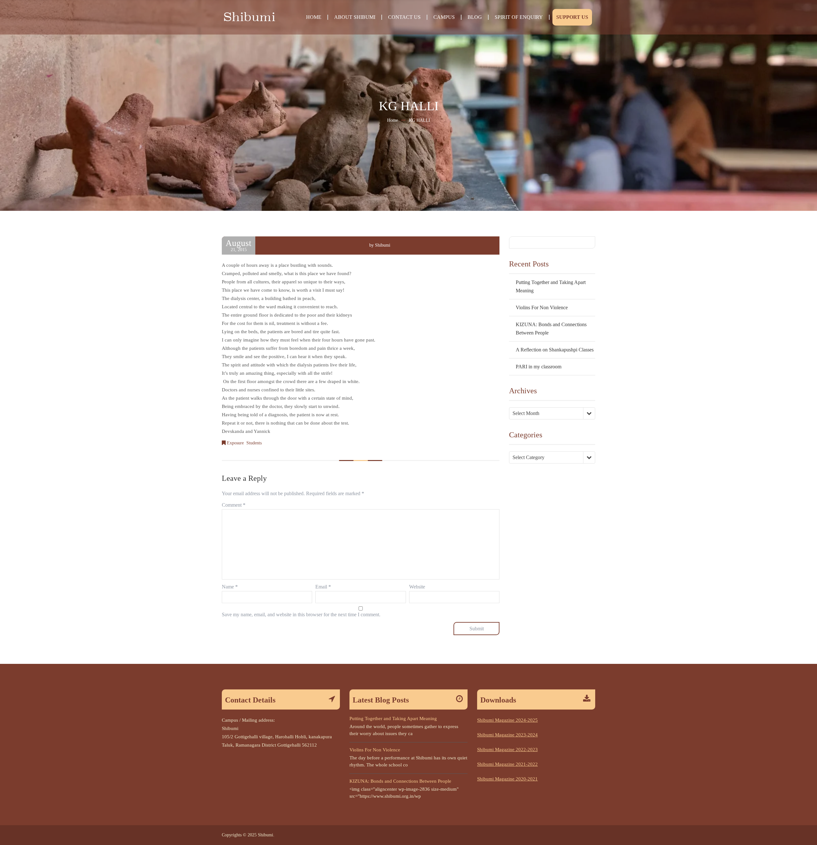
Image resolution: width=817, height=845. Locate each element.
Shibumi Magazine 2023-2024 (507, 734)
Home (313, 17)
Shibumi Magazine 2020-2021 (507, 778)
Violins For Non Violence (542, 307)
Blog (475, 17)
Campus (444, 17)
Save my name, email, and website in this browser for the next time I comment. (301, 614)
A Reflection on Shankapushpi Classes (555, 349)
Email (323, 586)
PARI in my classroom (538, 366)
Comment (233, 505)
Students (254, 443)
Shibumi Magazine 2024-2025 (507, 720)
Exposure (235, 443)
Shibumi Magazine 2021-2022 (507, 764)
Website (417, 586)
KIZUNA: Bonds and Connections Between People (400, 781)
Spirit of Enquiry (519, 17)
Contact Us (404, 17)
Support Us (572, 17)
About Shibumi (354, 17)
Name (230, 586)
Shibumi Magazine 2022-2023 (507, 749)
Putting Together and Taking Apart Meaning (393, 718)
